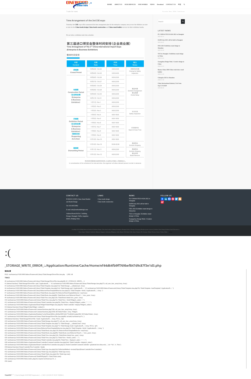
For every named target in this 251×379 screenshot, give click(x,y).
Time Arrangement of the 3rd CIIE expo (85, 20)
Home (170, 11)
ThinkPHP (8, 375)
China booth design (81, 27)
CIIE (76, 24)
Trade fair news (72, 11)
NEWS (174, 11)
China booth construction (97, 27)
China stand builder (115, 27)
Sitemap (170, 232)
